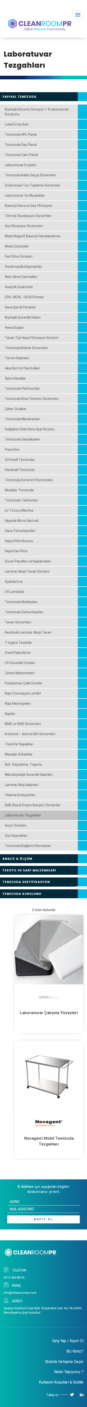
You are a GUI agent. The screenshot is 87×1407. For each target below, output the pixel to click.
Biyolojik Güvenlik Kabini (23, 317)
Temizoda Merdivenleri (22, 419)
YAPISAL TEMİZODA (19, 97)
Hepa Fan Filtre (16, 551)
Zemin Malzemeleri (20, 673)
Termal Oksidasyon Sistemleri (28, 216)
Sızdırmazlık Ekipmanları (23, 267)
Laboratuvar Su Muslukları (25, 195)
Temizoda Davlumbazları (24, 612)
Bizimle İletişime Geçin (64, 1361)
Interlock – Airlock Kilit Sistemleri (30, 734)
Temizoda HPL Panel (21, 134)
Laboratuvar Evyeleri (20, 165)
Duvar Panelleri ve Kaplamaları (28, 561)
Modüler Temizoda (19, 490)
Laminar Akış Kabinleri (21, 785)
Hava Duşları (14, 327)
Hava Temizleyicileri (20, 531)
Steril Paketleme (18, 653)
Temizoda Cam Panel (21, 155)
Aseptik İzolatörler (19, 287)
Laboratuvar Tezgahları (23, 815)
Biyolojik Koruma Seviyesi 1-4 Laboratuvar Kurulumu (37, 111)
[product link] (48, 949)
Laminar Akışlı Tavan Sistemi (27, 571)
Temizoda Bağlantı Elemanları (28, 846)
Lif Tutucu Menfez (19, 510)
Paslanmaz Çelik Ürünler (23, 683)
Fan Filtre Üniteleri (18, 256)
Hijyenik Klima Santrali (21, 521)
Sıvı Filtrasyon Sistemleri (24, 226)
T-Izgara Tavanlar (18, 642)
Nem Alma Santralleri (21, 277)
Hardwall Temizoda (20, 470)
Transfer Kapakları (19, 744)
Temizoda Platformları (22, 388)
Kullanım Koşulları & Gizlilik (61, 1382)
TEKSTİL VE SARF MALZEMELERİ (29, 870)
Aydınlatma (13, 582)
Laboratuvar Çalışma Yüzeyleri (49, 1012)
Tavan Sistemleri (18, 622)
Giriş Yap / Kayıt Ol (67, 1341)
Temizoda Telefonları (21, 500)
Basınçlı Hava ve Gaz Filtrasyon (28, 206)
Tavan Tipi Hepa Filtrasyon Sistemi (31, 338)
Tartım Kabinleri (17, 358)
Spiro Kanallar (15, 378)
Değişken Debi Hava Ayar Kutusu (30, 429)
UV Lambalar (14, 592)
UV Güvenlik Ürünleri (20, 663)
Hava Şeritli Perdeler (20, 307)
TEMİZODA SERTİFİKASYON (26, 882)
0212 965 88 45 (14, 1277)
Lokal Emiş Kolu (17, 124)
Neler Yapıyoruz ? (68, 1372)
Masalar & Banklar (19, 754)
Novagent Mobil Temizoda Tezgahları (49, 1141)
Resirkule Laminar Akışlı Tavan (28, 632)
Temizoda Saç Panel (21, 145)
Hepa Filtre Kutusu (19, 541)
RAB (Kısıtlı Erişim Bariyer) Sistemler (33, 805)
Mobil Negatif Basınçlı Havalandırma (32, 236)
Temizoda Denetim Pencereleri (29, 480)
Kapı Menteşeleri (18, 703)
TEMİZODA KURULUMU (21, 894)
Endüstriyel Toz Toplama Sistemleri (32, 185)
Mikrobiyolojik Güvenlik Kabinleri (29, 775)
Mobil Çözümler (17, 246)
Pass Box (12, 449)
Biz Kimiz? (74, 1351)
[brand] (49, 997)
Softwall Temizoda (19, 460)
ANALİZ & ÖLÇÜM (17, 859)
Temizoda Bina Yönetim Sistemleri (32, 399)
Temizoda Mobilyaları (21, 602)
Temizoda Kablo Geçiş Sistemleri (30, 175)
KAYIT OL (43, 1219)
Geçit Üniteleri (16, 825)
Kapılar (10, 714)
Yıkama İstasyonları (20, 795)
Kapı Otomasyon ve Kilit (23, 693)
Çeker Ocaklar (15, 409)
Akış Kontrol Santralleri (22, 368)
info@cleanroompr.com (20, 1293)
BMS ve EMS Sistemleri (23, 724)
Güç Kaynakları (16, 836)
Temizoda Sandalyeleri (22, 439)
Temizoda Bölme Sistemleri (26, 348)
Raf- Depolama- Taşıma (23, 764)
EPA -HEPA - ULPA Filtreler (24, 297)
